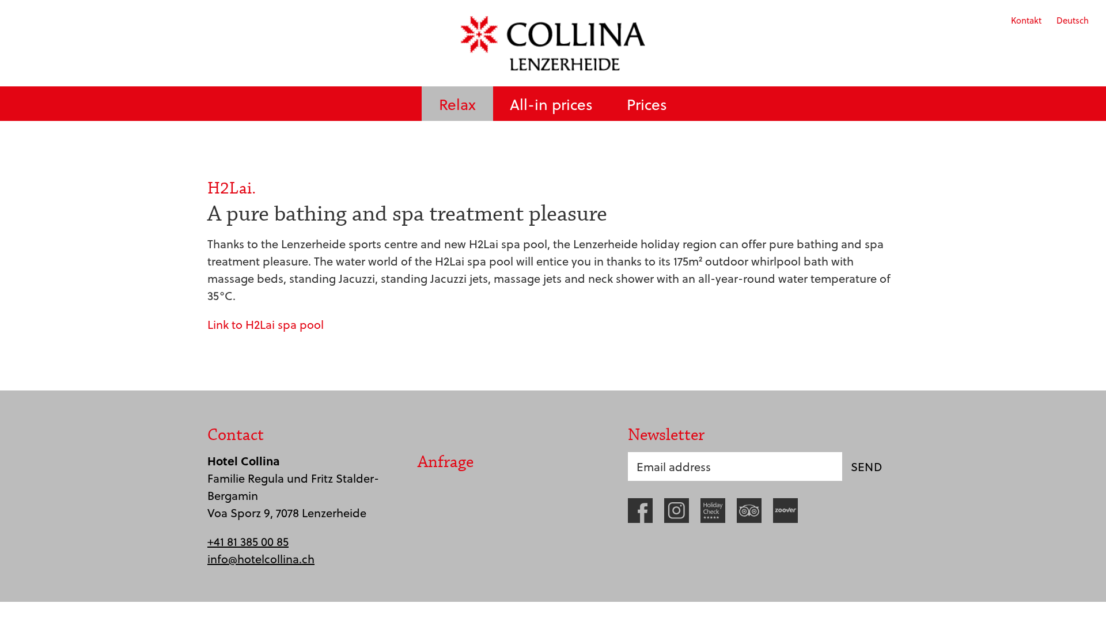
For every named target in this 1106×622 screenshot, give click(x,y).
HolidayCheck (712, 510)
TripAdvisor (749, 510)
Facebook (640, 510)
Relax (457, 104)
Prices (647, 104)
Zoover (785, 510)
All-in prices (551, 104)
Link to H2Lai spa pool (265, 324)
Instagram (676, 510)
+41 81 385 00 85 (248, 541)
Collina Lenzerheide (553, 43)
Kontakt (1026, 20)
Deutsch (1072, 20)
